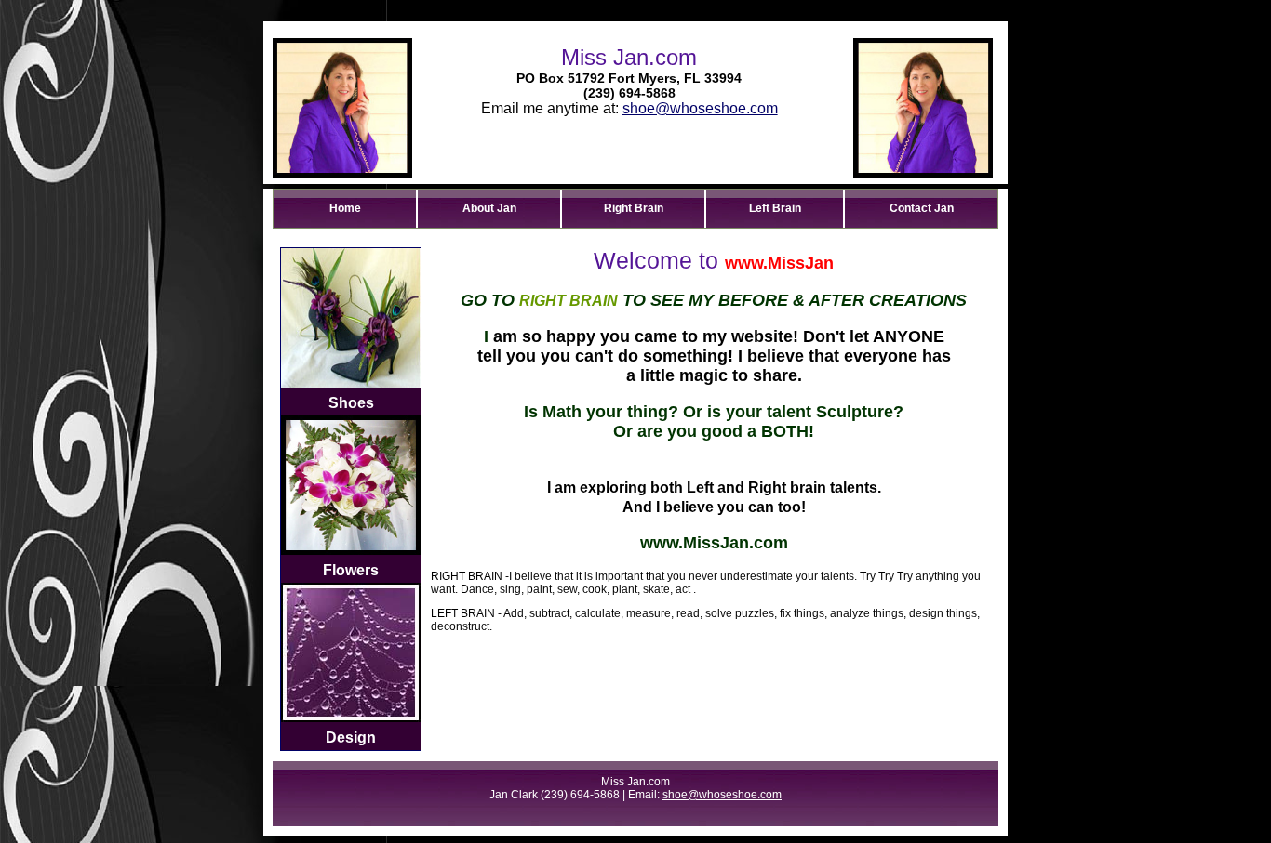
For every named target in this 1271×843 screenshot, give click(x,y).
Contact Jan (922, 208)
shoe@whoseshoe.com (700, 108)
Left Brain (775, 208)
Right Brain (633, 208)
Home (345, 208)
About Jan (489, 208)
